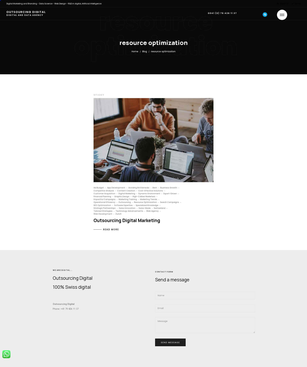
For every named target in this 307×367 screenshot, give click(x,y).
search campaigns (169, 202)
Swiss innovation (127, 208)
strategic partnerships (105, 208)
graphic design (121, 196)
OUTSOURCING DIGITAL (26, 13)
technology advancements (129, 211)
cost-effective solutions (150, 190)
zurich (118, 214)
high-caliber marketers (144, 196)
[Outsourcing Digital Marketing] (153, 140)
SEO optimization (102, 205)
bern (155, 187)
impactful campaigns (104, 199)
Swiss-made (145, 208)
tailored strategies (103, 211)
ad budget (99, 187)
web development (103, 214)
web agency (152, 211)
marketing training (128, 199)
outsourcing (124, 202)
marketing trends (148, 199)
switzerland (159, 208)
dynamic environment (149, 193)
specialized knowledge (147, 205)
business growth (168, 187)
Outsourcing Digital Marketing (127, 220)
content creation (126, 190)
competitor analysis (104, 190)
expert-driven (170, 193)
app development (116, 187)
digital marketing (126, 193)
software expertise (123, 205)
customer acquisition (104, 193)
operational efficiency (104, 202)
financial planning (102, 196)
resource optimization (145, 202)
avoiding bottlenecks (138, 187)
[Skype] (265, 14)
